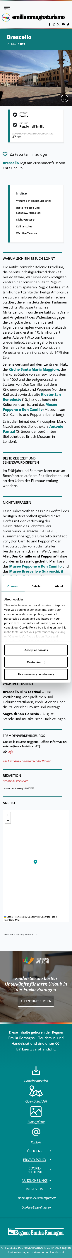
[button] (35, 862)
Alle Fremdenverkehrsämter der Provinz (27, 761)
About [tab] (59, 586)
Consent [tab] (12, 586)
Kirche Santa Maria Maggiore (33, 369)
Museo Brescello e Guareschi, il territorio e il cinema (33, 574)
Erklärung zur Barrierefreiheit (36, 1198)
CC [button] (64, 98)
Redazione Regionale (15, 781)
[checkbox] (25, 154)
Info (10, 752)
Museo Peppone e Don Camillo (30, 407)
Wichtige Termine (26, 233)
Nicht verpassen (25, 219)
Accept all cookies (36, 649)
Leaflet (9, 916)
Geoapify (32, 916)
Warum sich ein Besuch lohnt (33, 201)
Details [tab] (36, 586)
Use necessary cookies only (36, 674)
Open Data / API (36, 1101)
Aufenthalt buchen (36, 1001)
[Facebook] (50, 24)
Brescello (11, 162)
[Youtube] (64, 24)
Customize (34, 662)
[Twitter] (58, 24)
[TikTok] (68, 24)
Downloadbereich (36, 1081)
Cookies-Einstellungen (36, 1207)
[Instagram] (54, 24)
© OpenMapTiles (46, 916)
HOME (13, 44)
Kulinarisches (24, 226)
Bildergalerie (36, 1121)
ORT (22, 44)
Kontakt (36, 1142)
